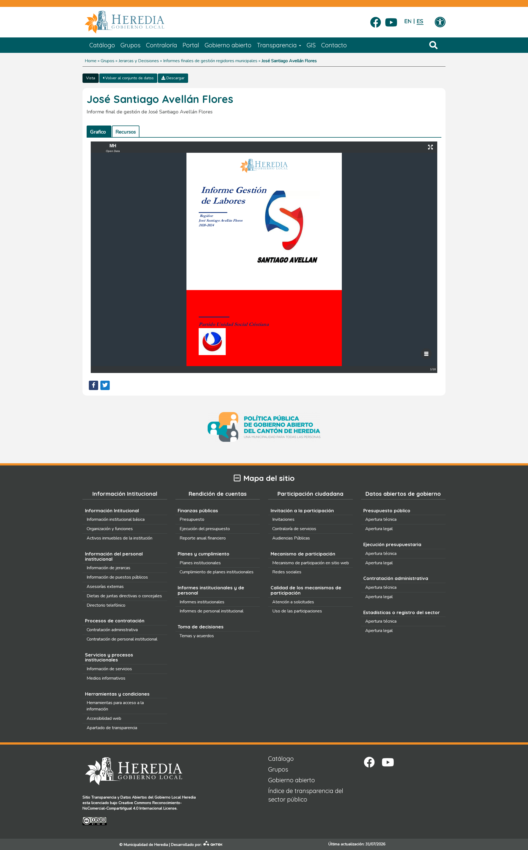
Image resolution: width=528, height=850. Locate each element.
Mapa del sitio (269, 478)
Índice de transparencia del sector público (305, 795)
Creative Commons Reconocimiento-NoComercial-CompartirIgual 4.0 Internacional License (132, 805)
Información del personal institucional (114, 556)
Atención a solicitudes (293, 602)
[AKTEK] (213, 844)
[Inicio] (132, 22)
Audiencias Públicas (291, 538)
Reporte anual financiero (203, 538)
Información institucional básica (116, 519)
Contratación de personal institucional (122, 639)
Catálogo (102, 45)
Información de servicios (109, 669)
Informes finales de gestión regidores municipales (210, 61)
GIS (311, 45)
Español (420, 21)
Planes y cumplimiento (203, 554)
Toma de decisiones (201, 627)
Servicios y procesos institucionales (109, 657)
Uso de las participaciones (297, 611)
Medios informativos (106, 678)
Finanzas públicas (198, 510)
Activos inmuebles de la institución (119, 538)
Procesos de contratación (114, 620)
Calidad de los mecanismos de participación (306, 590)
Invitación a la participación (302, 510)
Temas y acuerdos (197, 636)
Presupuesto (192, 519)
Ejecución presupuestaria (392, 544)
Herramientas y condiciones (117, 694)
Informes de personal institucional (211, 611)
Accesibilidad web (104, 718)
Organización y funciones (110, 529)
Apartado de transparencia (112, 728)
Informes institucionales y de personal (211, 590)
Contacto (334, 45)
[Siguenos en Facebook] (375, 20)
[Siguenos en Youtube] (391, 20)
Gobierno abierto (228, 45)
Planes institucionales (200, 563)
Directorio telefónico (106, 605)
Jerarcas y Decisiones (139, 61)
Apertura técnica (381, 519)
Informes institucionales (202, 602)
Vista (90, 78)
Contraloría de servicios (294, 529)
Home (91, 61)
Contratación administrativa (112, 630)
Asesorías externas (105, 587)
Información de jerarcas (108, 568)
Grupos (130, 45)
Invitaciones (283, 519)
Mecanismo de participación (303, 554)
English (407, 21)
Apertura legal (379, 529)
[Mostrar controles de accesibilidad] (440, 22)
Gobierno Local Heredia (175, 797)
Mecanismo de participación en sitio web (310, 563)
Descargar (175, 78)
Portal (191, 45)
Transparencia (277, 45)
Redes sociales (286, 572)
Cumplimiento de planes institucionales (217, 572)
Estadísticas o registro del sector (401, 612)
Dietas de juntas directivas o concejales (124, 596)
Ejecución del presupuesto (205, 529)
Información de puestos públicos (117, 577)
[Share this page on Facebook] (93, 385)
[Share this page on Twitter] (105, 385)
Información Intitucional (112, 510)
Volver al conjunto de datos (129, 78)
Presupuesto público (386, 510)
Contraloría (161, 45)
